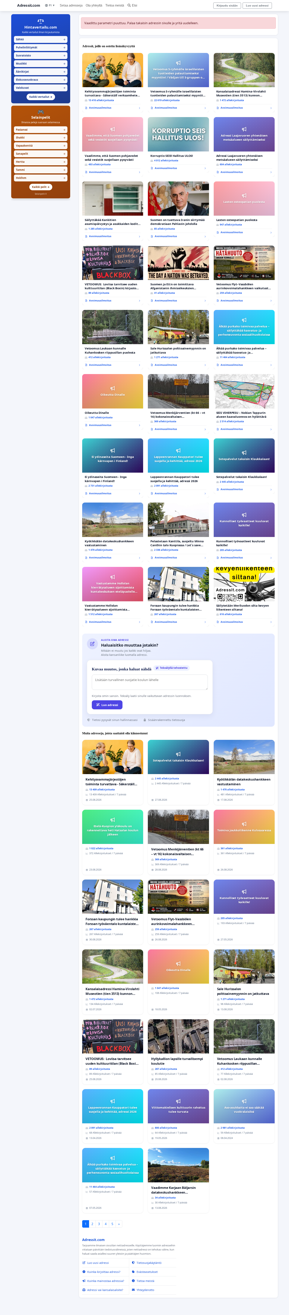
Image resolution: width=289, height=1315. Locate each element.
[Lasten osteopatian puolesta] (244, 209)
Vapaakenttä (40, 145)
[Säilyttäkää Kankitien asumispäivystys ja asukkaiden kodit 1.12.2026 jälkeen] (112, 211)
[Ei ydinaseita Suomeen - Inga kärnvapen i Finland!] (112, 468)
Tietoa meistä (114, 5)
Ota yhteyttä (94, 5)
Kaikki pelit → (41, 187)
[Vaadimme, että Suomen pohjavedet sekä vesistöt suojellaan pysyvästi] (112, 147)
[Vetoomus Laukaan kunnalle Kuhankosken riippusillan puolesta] (112, 340)
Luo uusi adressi (257, 5)
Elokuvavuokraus (40, 79)
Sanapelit (40, 153)
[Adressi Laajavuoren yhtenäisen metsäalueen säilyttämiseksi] (244, 147)
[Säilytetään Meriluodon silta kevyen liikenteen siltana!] (244, 597)
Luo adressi (109, 705)
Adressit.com (28, 5)
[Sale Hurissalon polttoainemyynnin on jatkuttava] (178, 340)
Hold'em (40, 178)
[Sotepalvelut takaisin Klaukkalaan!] (244, 466)
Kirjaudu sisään (227, 5)
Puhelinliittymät (40, 47)
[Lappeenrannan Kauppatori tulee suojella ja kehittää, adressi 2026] (178, 468)
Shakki (40, 137)
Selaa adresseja (71, 5)
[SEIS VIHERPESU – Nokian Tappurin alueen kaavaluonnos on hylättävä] (244, 404)
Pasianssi (40, 129)
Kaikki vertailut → (40, 97)
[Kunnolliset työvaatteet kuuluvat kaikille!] (244, 532)
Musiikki (40, 63)
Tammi (40, 170)
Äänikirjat (40, 71)
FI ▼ (52, 5)
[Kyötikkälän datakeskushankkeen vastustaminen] (112, 532)
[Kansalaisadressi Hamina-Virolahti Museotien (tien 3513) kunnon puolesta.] (244, 83)
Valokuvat (40, 88)
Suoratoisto (40, 55)
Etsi (134, 5)
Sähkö (40, 39)
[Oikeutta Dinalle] (112, 402)
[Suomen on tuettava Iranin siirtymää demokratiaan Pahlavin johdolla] (178, 211)
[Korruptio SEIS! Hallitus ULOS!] (178, 145)
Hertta (40, 162)
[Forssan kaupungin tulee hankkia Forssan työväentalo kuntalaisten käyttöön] (178, 597)
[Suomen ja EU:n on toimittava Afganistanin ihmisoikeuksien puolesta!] (178, 275)
